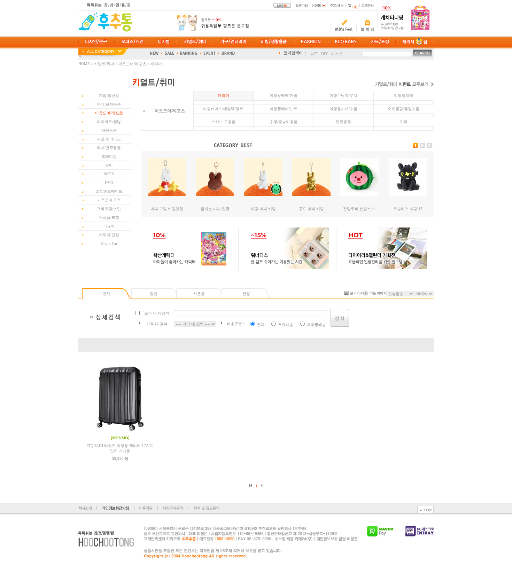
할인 (153, 294)
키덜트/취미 (104, 64)
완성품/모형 (109, 217)
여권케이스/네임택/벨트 (223, 109)
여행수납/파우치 (343, 95)
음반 (109, 165)
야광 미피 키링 (263, 209)
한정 (246, 294)
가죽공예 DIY (109, 200)
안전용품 (343, 121)
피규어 (109, 226)
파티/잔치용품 (109, 104)
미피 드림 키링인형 (166, 209)
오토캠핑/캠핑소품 (403, 109)
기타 (404, 121)
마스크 (337, 53)
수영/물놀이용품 (283, 121)
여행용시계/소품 (343, 109)
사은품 (199, 294)
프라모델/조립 (109, 209)
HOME (84, 64)
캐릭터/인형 (109, 235)
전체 (106, 294)
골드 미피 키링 (311, 209)
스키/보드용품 (223, 121)
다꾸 (314, 53)
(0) (354, 7)
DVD (109, 182)
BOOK (108, 174)
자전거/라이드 (109, 139)
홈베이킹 (109, 156)
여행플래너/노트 (283, 109)
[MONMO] (120, 438)
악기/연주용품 (109, 148)
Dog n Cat (109, 243)
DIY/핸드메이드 (109, 191)
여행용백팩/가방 (283, 95)
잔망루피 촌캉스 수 (359, 209)
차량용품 (109, 130)
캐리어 (156, 64)
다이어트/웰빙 (109, 121)
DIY (324, 53)
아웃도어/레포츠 (132, 64)
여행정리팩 (403, 95)
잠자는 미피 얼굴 (215, 209)
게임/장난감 (109, 95)
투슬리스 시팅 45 (407, 209)
